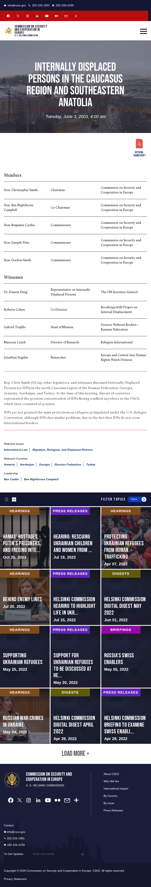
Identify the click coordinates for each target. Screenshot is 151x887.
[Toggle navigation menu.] (143, 31)
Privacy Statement (15, 878)
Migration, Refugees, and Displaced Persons (62, 449)
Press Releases (113, 810)
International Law (16, 449)
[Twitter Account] (18, 16)
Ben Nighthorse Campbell (41, 479)
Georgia (44, 464)
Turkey (90, 464)
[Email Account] (66, 16)
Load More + (75, 753)
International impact (116, 788)
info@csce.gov (17, 5)
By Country (110, 795)
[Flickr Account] (56, 16)
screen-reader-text (25, 538)
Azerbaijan (27, 464)
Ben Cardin (11, 479)
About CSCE (111, 774)
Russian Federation (68, 464)
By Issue (109, 803)
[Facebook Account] (8, 16)
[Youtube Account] (46, 16)
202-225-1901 (41, 5)
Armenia (9, 464)
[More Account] (75, 16)
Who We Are (111, 781)
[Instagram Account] (27, 16)
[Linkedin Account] (37, 16)
